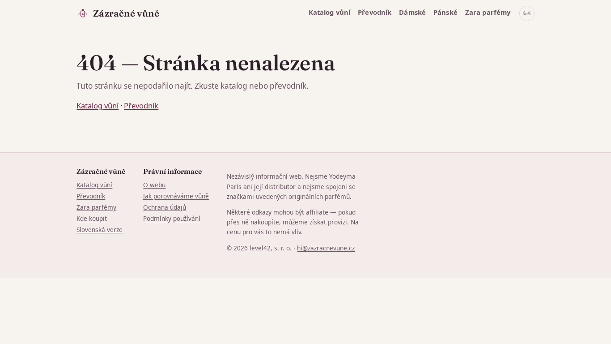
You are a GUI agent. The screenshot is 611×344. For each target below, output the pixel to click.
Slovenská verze (99, 229)
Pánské (445, 12)
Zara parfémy (488, 12)
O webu (154, 185)
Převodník (374, 12)
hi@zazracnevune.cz (326, 248)
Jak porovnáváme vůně (176, 196)
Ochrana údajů (164, 207)
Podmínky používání (171, 218)
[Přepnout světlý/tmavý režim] (527, 13)
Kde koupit (91, 218)
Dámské (412, 12)
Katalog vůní (330, 12)
